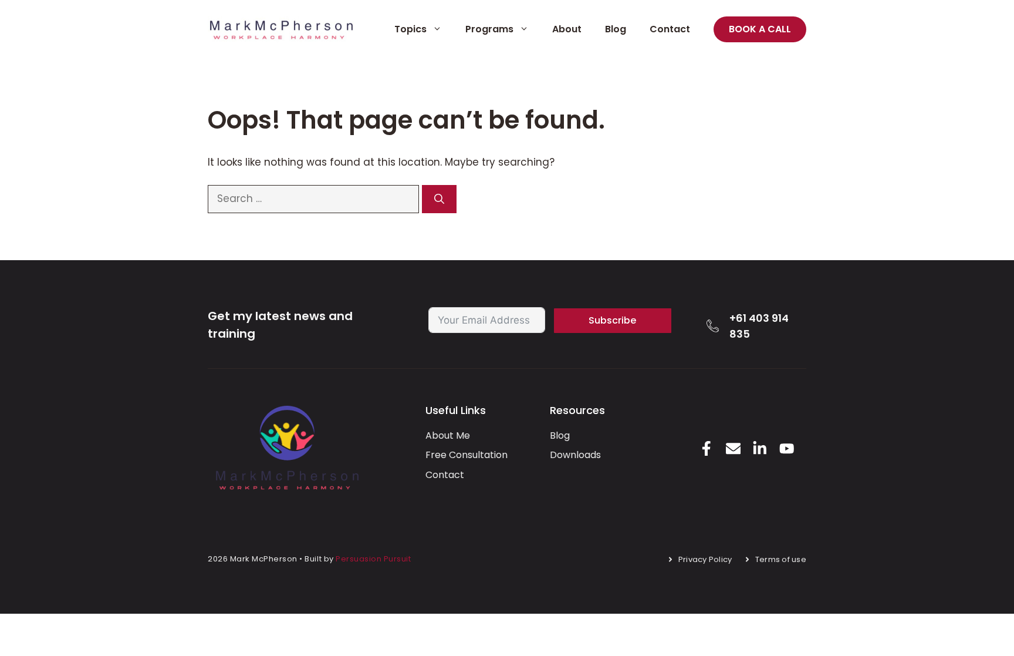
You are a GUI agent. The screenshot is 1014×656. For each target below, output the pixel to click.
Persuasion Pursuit (373, 558)
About (567, 29)
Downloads (575, 455)
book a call (760, 29)
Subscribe (612, 320)
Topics (410, 29)
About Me (447, 435)
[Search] (439, 199)
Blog (615, 29)
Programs (489, 29)
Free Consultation (466, 455)
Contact (670, 29)
